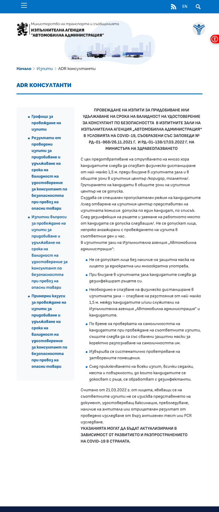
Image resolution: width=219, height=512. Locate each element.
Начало (24, 68)
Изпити (45, 68)
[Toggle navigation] (24, 5)
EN (184, 7)
